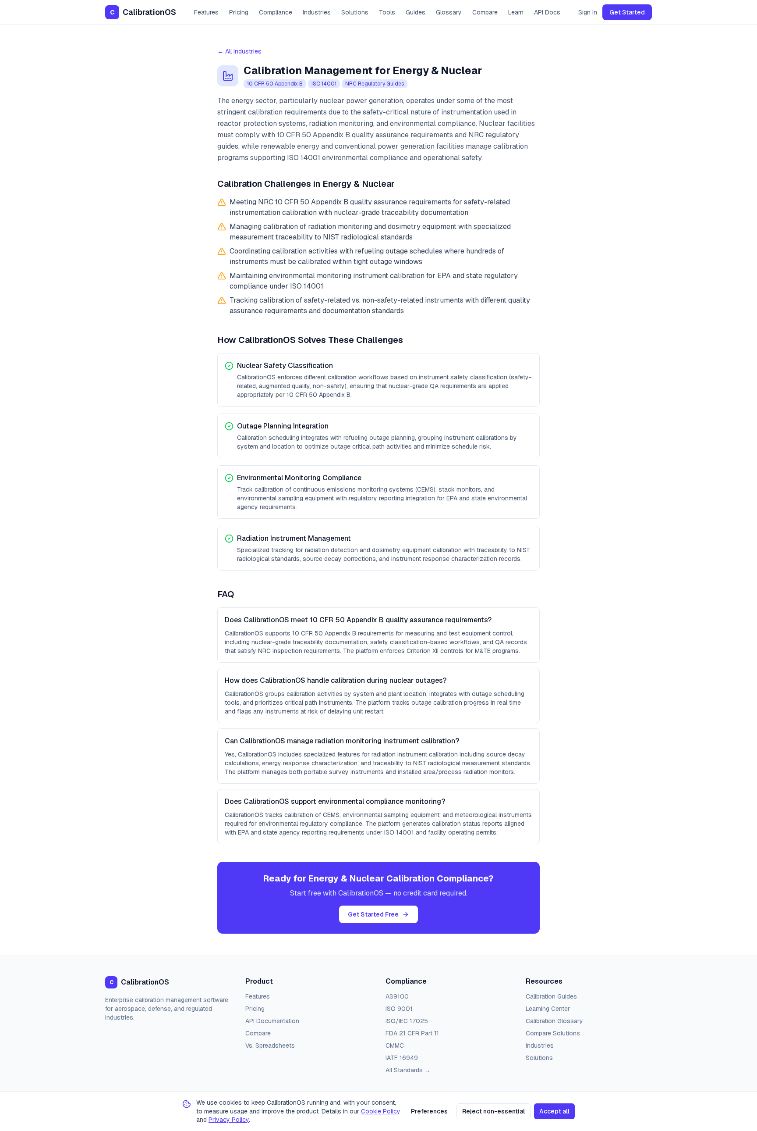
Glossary (449, 12)
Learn (516, 12)
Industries (317, 12)
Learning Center (548, 1009)
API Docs (547, 12)
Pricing (238, 12)
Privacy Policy (229, 1120)
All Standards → (408, 1070)
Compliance (275, 12)
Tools (387, 12)
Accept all (554, 1111)
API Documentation (272, 1021)
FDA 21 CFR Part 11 (412, 1033)
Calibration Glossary (554, 1021)
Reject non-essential (493, 1111)
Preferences (429, 1111)
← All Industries (239, 51)
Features (206, 12)
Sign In (587, 12)
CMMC (395, 1045)
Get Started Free (373, 914)
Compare (485, 12)
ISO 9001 (399, 1009)
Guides (415, 12)
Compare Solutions (553, 1033)
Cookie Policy (380, 1111)
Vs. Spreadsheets (270, 1045)
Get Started (627, 12)
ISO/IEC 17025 (407, 1021)
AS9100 (397, 996)
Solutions (354, 12)
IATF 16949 (402, 1058)
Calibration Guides (551, 996)
